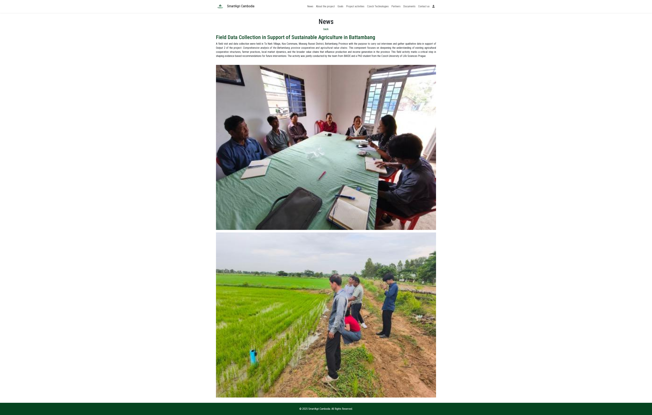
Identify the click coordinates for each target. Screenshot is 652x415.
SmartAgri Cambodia (240, 6)
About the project (325, 6)
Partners (396, 6)
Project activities (355, 6)
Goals (340, 6)
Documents (409, 6)
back (326, 29)
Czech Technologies (378, 6)
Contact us (424, 6)
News (310, 6)
